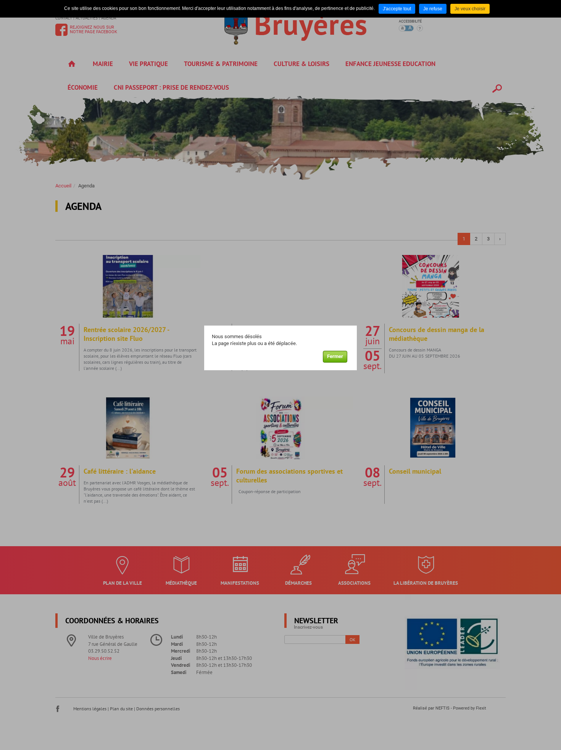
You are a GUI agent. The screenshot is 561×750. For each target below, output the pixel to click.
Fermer (335, 356)
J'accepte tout (397, 8)
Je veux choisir (470, 8)
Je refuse (432, 8)
